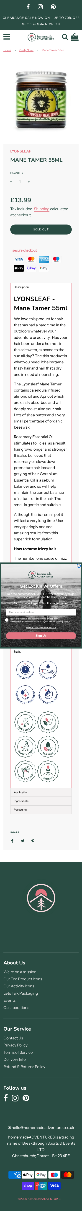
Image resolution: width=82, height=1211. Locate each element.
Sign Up (41, 635)
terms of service (48, 627)
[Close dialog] (79, 566)
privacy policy (33, 627)
